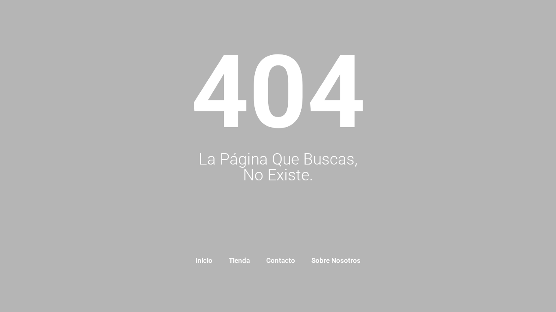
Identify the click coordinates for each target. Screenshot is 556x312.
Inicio (203, 260)
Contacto (280, 260)
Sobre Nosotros (336, 260)
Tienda (239, 260)
